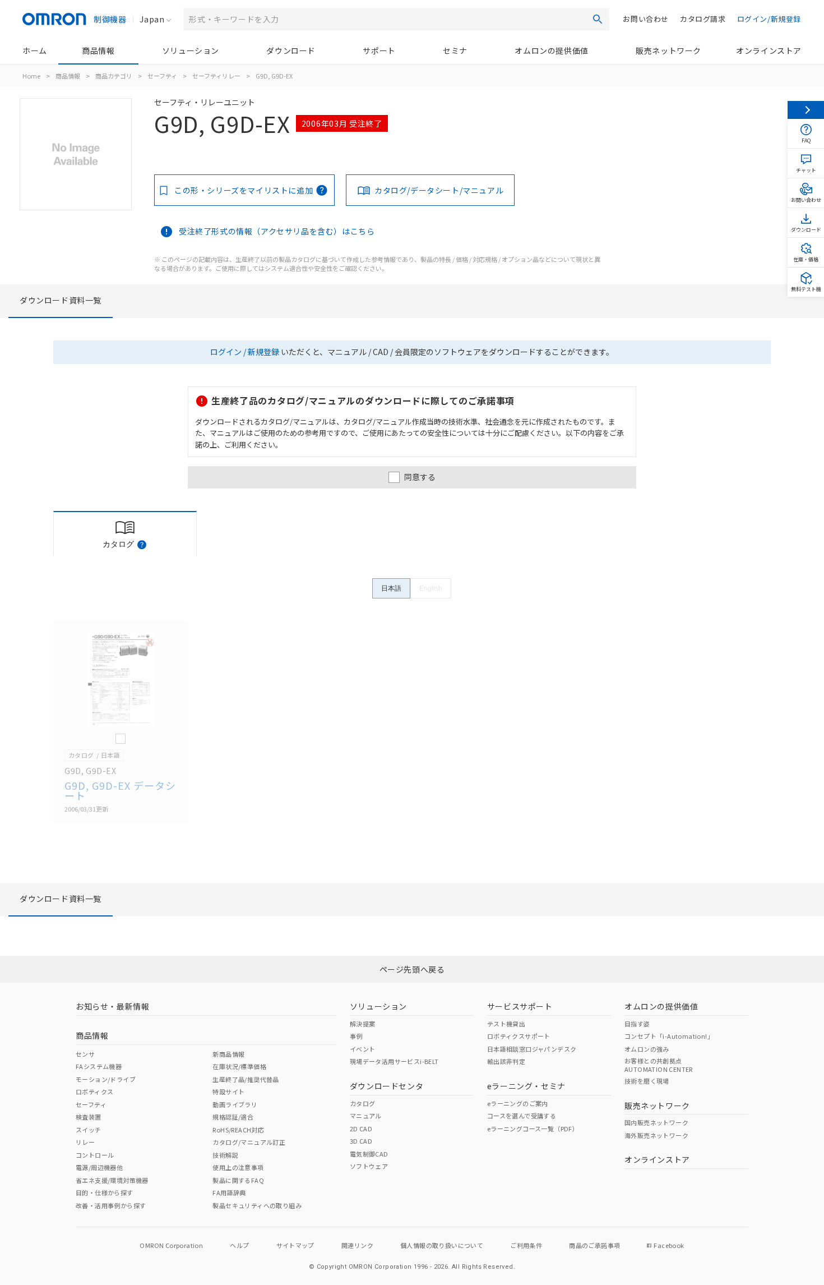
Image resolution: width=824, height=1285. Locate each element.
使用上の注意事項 (237, 1167)
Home (31, 75)
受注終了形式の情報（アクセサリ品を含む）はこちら (276, 231)
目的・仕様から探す (104, 1192)
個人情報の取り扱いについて (441, 1245)
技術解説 (225, 1154)
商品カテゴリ (113, 75)
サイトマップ (295, 1245)
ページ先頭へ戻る (412, 969)
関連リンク (357, 1245)
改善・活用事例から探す (111, 1205)
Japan (152, 19)
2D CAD (361, 1128)
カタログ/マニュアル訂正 (248, 1141)
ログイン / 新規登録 (244, 351)
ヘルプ (239, 1245)
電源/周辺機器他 (99, 1167)
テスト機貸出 (506, 1023)
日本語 (391, 588)
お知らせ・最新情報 (112, 1006)
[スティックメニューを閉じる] (806, 110)
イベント (363, 1048)
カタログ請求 (703, 18)
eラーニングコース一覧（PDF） (532, 1128)
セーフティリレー (216, 75)
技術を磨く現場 (646, 1080)
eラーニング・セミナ (526, 1085)
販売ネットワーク (668, 50)
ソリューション (190, 50)
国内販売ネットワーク (656, 1122)
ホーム (34, 50)
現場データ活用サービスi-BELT (394, 1061)
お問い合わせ (646, 18)
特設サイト (228, 1091)
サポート (379, 50)
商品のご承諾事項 (594, 1245)
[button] (141, 544)
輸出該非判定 (506, 1061)
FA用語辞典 (229, 1192)
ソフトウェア (369, 1166)
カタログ (363, 1103)
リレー (85, 1141)
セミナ (455, 50)
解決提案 (363, 1023)
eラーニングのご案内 (517, 1103)
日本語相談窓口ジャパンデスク (532, 1048)
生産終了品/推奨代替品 (245, 1079)
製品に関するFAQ (238, 1180)
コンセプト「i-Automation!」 (669, 1035)
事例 (356, 1035)
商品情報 (98, 50)
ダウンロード (291, 50)
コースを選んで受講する (521, 1115)
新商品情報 (228, 1053)
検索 (597, 19)
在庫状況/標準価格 (239, 1066)
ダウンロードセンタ (386, 1085)
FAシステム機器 (99, 1066)
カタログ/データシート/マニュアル (438, 190)
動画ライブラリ (234, 1104)
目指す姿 (637, 1023)
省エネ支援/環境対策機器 (112, 1180)
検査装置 (88, 1116)
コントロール (95, 1154)
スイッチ (88, 1129)
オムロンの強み (646, 1048)
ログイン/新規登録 (769, 18)
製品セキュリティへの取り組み (257, 1205)
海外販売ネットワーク (656, 1135)
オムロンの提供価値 (551, 50)
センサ (85, 1053)
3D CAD (361, 1140)
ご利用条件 (526, 1245)
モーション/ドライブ (106, 1079)
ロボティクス (94, 1091)
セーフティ (162, 75)
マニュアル (366, 1115)
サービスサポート (520, 1006)
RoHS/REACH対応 (238, 1129)
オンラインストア (769, 50)
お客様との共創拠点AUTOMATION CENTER (658, 1064)
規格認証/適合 (232, 1116)
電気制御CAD (369, 1153)
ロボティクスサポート (518, 1035)
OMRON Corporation (171, 1245)
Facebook (669, 1245)
